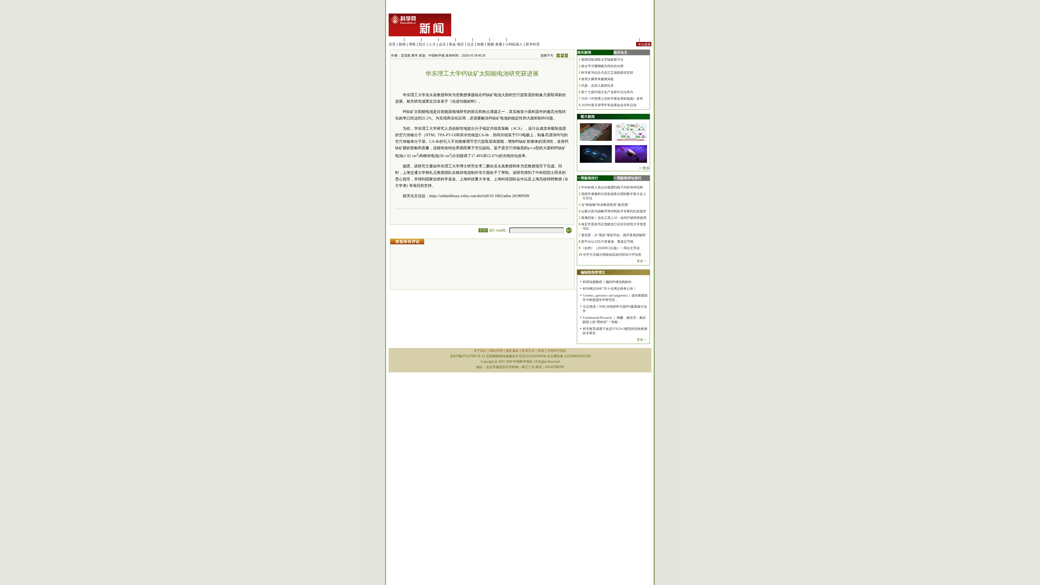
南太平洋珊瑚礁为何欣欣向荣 (602, 66)
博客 (412, 44)
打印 (483, 230)
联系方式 (528, 351)
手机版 (646, 39)
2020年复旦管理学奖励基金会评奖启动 (608, 105)
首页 (392, 44)
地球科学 (481, 39)
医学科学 (413, 39)
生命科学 (396, 39)
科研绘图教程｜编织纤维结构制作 (607, 282)
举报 (541, 351)
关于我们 (480, 351)
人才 (432, 44)
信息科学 (464, 39)
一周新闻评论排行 (627, 178)
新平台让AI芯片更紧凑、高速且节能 (607, 241)
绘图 (480, 44)
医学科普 (533, 44)
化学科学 (430, 39)
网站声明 (496, 351)
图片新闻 (588, 117)
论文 (470, 44)
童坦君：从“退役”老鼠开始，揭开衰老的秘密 (613, 235)
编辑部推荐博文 (593, 272)
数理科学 (498, 39)
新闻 (402, 44)
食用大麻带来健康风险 (597, 79)
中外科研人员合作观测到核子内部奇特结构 (612, 187)
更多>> (642, 261)
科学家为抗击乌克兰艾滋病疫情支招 (607, 72)
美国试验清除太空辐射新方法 (602, 59)
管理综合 (515, 39)
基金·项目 (456, 44)
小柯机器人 (514, 44)
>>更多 (644, 168)
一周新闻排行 (587, 178)
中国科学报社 (557, 351)
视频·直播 (494, 44)
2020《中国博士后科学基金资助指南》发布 (612, 98)
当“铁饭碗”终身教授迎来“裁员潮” (605, 205)
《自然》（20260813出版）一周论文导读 (610, 248)
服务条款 (512, 351)
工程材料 (447, 39)
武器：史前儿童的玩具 (597, 85)
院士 (422, 44)
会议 (442, 44)
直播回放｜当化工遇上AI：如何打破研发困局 (613, 218)
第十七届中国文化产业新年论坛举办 (607, 92)
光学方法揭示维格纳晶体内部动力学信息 (612, 254)
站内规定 (631, 39)
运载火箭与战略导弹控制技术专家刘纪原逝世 (613, 211)
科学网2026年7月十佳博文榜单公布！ (609, 289)
